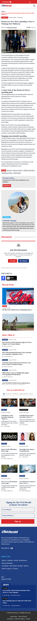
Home (3, 11)
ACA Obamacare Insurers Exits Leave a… (27, 482)
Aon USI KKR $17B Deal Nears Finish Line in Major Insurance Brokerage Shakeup (16, 384)
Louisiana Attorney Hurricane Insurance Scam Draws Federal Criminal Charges (16, 363)
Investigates (5, 566)
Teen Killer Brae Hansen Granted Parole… (26, 450)
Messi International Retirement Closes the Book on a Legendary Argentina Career (16, 353)
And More (15, 394)
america (9, 170)
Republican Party (7, 173)
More (31, 394)
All (4, 394)
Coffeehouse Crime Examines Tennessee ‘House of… (7, 417)
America (5, 17)
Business (20, 566)
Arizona (16, 560)
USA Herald (17, 173)
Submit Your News (20, 619)
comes (30, 83)
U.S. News (15, 568)
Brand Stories (23, 560)
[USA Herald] (6, 6)
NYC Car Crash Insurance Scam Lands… (9, 482)
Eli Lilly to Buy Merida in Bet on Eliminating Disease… (17, 310)
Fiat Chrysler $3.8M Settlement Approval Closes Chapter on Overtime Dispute (17, 343)
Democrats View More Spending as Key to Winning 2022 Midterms (17, 13)
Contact (28, 619)
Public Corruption (6, 568)
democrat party (18, 170)
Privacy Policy (13, 616)
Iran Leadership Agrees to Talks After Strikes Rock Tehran (17, 602)
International (13, 566)
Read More (6, 185)
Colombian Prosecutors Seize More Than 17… (26, 416)
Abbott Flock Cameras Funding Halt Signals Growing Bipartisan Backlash (15, 373)
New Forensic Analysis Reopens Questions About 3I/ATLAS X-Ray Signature (16, 591)
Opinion (26, 566)
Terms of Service (22, 616)
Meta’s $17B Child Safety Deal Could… (9, 450)
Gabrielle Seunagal (12, 27)
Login (12, 261)
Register (23, 261)
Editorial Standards (7, 563)
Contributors (10, 619)
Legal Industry (24, 394)
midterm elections (29, 170)
